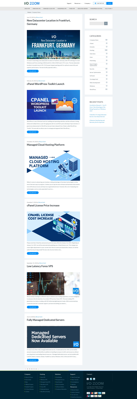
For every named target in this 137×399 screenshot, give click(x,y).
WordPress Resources (76, 397)
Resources (77, 3)
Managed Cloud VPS (49, 8)
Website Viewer (75, 390)
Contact (27, 391)
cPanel (98, 43)
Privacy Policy (99, 388)
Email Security (59, 382)
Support (69, 3)
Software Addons (60, 386)
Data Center (28, 379)
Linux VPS (27, 8)
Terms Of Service (91, 388)
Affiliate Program (29, 384)
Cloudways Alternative (61, 389)
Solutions (108, 8)
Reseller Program (29, 386)
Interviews (98, 53)
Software (98, 75)
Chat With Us (100, 3)
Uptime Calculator (75, 392)
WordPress (98, 89)
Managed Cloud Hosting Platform (46, 144)
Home (29, 12)
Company (87, 3)
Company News (98, 40)
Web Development (98, 82)
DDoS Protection (60, 384)
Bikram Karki (39, 17)
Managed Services (60, 379)
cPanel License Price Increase (43, 205)
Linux (98, 57)
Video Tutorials (74, 379)
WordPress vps (62, 8)
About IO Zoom (29, 377)
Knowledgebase (75, 382)
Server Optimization (98, 72)
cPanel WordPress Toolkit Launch (45, 83)
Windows (98, 86)
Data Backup (59, 377)
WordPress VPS (44, 384)
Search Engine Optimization (98, 64)
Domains (98, 47)
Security (98, 69)
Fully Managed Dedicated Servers (45, 319)
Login (109, 3)
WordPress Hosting (96, 8)
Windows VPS (37, 8)
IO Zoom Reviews (29, 389)
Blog (26, 382)
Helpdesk (73, 384)
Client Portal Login (75, 377)
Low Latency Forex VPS (40, 266)
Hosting (98, 50)
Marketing (98, 60)
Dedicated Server (83, 8)
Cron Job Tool (74, 394)
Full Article (32, 71)
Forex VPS (72, 8)
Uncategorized (98, 79)
